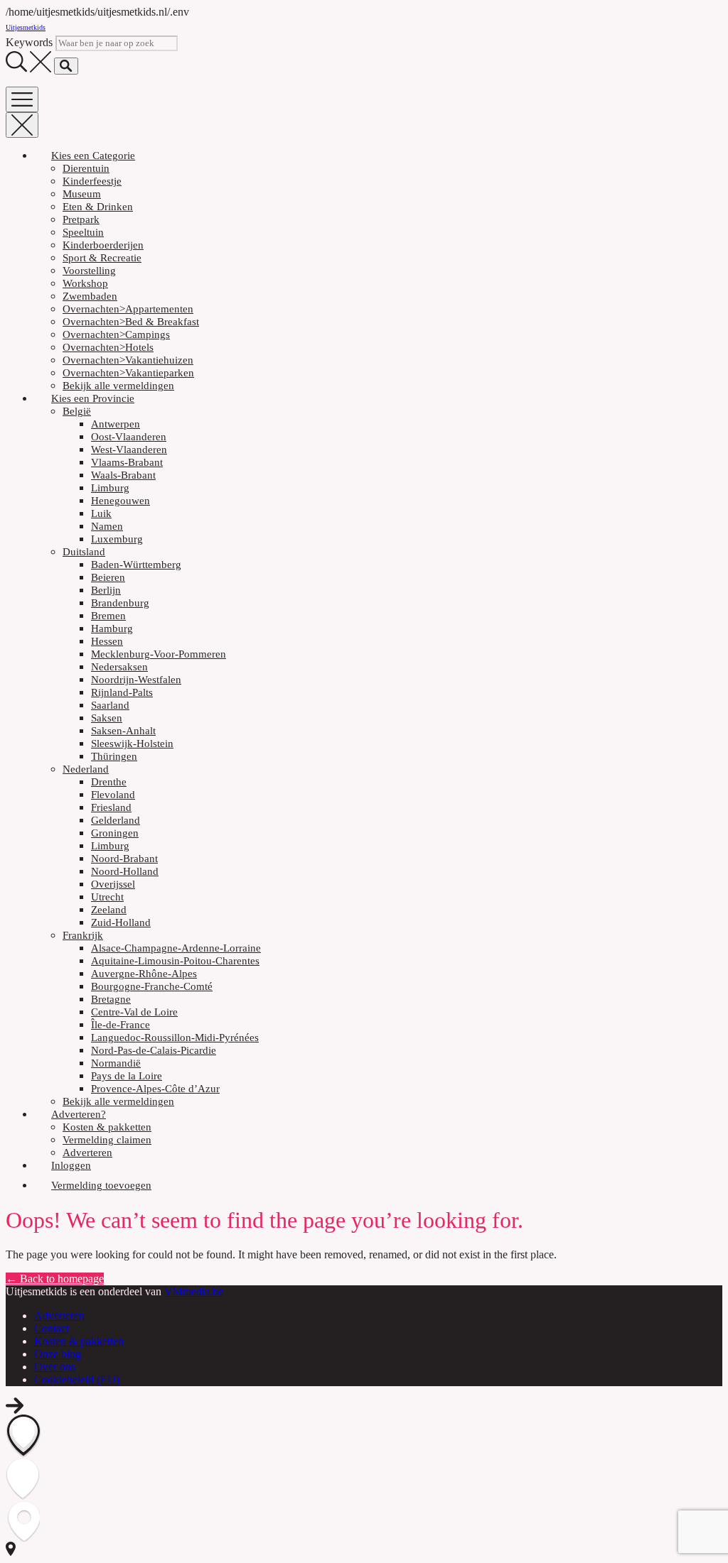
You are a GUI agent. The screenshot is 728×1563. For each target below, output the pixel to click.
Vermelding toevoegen (101, 1185)
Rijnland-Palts (122, 692)
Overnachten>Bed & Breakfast (131, 321)
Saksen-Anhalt (123, 730)
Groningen (115, 833)
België (77, 411)
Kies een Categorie (93, 155)
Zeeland (109, 909)
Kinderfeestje (92, 181)
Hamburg (112, 628)
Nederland (86, 769)
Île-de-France (120, 1024)
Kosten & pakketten (107, 1127)
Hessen (107, 641)
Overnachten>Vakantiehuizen (128, 360)
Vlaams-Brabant (127, 462)
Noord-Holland (125, 871)
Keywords (29, 42)
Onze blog (57, 1354)
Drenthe (109, 782)
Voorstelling (89, 270)
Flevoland (113, 794)
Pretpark (81, 219)
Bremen (108, 615)
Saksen (106, 718)
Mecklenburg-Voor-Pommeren (158, 654)
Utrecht (107, 897)
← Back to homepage (55, 1279)
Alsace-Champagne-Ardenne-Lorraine (176, 948)
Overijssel (113, 884)
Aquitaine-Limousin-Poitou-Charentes (175, 960)
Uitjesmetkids (26, 27)
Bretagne (111, 999)
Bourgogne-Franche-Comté (152, 986)
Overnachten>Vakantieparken (128, 373)
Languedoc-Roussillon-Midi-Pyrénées (175, 1037)
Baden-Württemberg (136, 564)
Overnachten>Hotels (108, 347)
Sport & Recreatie (102, 257)
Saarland (110, 705)
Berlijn (106, 590)
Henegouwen (120, 500)
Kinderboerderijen (103, 245)
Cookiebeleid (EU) (76, 1379)
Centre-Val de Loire (134, 1012)
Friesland (111, 807)
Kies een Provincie (92, 398)
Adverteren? (78, 1114)
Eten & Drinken (98, 206)
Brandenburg (120, 603)
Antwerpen (115, 424)
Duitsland (84, 551)
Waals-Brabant (123, 475)
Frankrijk (83, 935)
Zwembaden (90, 296)
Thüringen (114, 756)
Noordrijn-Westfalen (136, 679)
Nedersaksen (119, 666)
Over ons (54, 1367)
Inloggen (71, 1165)
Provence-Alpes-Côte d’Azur (155, 1088)
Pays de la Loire (126, 1076)
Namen (107, 526)
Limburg (110, 488)
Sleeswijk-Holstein (132, 743)
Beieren (108, 577)
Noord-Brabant (124, 858)
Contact (51, 1328)
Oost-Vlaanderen (128, 436)
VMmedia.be (193, 1291)
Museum (82, 194)
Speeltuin (83, 232)
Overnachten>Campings (116, 334)
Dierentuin (86, 168)
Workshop (85, 283)
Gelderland (115, 820)
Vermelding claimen (107, 1139)
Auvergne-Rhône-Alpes (144, 973)
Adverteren (87, 1152)
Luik (101, 513)
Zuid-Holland (121, 922)
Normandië (116, 1063)
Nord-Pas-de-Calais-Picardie (153, 1050)
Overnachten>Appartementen (128, 309)
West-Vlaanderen (129, 449)
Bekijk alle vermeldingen (118, 385)
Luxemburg (117, 539)
